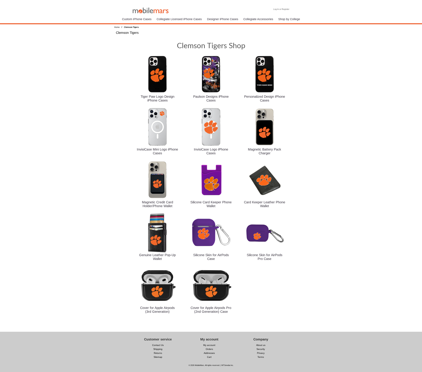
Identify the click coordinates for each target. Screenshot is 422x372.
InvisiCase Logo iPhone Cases (211, 151)
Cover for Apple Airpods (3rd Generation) (157, 309)
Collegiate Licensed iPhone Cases (179, 19)
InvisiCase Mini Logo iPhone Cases (157, 151)
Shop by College (289, 19)
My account (209, 345)
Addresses (209, 353)
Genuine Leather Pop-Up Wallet (157, 257)
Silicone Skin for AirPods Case (211, 257)
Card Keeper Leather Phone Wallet (264, 204)
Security (260, 349)
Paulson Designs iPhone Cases (211, 98)
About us (260, 345)
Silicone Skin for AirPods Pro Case (264, 257)
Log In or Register (281, 9)
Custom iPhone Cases (136, 19)
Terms (260, 357)
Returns (158, 353)
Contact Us (158, 345)
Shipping (157, 349)
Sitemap (158, 357)
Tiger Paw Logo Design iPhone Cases (157, 98)
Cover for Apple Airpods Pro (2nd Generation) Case (211, 309)
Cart (209, 357)
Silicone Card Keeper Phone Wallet (211, 204)
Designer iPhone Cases (222, 19)
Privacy (261, 353)
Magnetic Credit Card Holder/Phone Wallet (157, 204)
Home (117, 27)
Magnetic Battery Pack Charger (264, 151)
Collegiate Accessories (258, 19)
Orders (209, 349)
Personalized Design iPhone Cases (264, 98)
